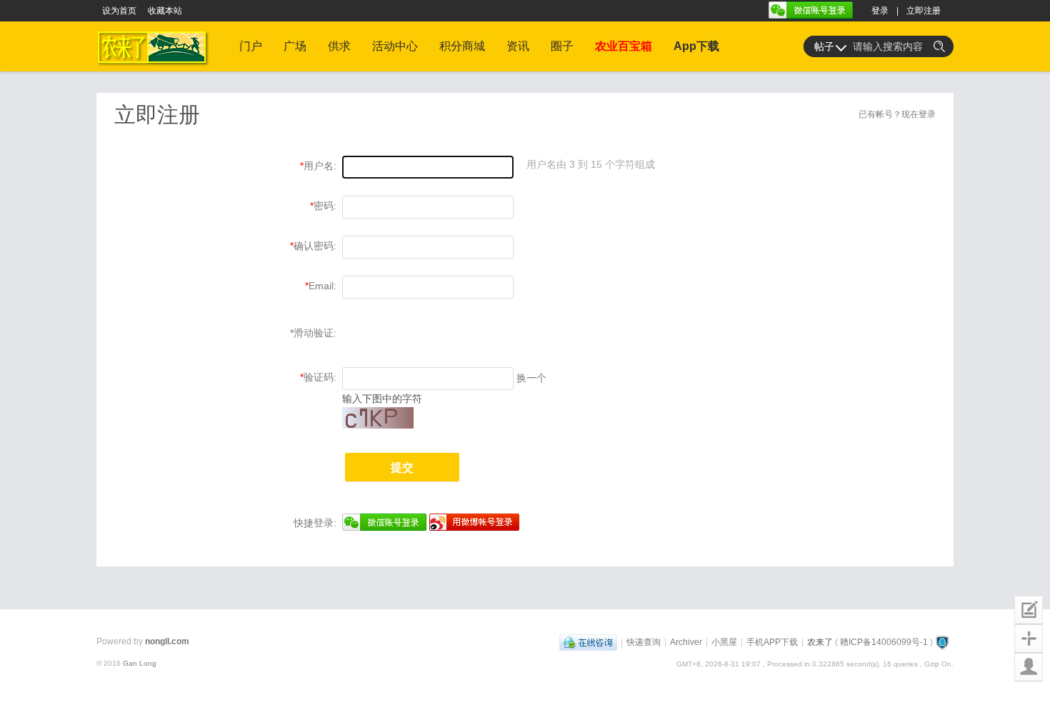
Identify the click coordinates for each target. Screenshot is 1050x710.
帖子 (824, 46)
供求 (339, 46)
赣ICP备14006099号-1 (884, 642)
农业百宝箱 (623, 46)
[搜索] (939, 46)
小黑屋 (724, 642)
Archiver (686, 642)
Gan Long (139, 663)
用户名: (320, 165)
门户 (250, 46)
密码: (325, 205)
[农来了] (155, 69)
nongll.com (167, 641)
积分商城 (462, 46)
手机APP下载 (772, 642)
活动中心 (395, 46)
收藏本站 (165, 11)
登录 (880, 11)
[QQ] (588, 642)
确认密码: (315, 245)
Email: (322, 285)
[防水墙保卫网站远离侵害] (942, 642)
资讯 (517, 46)
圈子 (562, 46)
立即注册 (923, 11)
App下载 (696, 46)
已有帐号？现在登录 (897, 114)
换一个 (531, 378)
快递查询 (643, 642)
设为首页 (119, 11)
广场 (295, 46)
